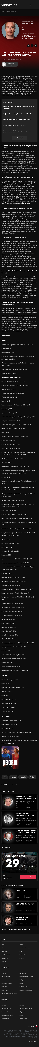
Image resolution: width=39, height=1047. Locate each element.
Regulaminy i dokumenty (27, 977)
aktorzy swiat (10, 12)
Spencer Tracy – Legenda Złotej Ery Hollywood (25, 816)
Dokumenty (5, 951)
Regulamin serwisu (7, 983)
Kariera (21, 983)
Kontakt (22, 1005)
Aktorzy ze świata (16, 59)
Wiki (3, 12)
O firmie (4, 973)
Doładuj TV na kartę (7, 1015)
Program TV (5, 1012)
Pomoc (4, 1005)
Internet (22, 958)
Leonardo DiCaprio (25, 904)
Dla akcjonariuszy (6, 977)
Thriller (32, 777)
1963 (4, 777)
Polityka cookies (24, 980)
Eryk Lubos (21, 891)
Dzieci (21, 951)
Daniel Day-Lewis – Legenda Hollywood (26, 797)
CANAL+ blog (5, 1019)
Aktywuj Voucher (6, 1008)
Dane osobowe (6, 990)
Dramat (13, 777)
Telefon (4, 962)
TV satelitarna (23, 955)
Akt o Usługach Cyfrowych (9, 994)
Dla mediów (23, 973)
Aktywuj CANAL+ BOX (26, 1008)
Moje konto (23, 1012)
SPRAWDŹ (28, 877)
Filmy (3, 948)
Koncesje (4, 987)
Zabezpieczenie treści (8, 980)
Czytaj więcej (6, 847)
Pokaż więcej (19, 138)
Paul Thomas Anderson (22, 918)
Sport (21, 945)
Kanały (21, 1015)
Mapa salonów (24, 1019)
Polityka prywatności (26, 990)
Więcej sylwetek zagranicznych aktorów (16, 929)
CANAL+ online (6, 955)
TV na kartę (5, 958)
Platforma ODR (24, 987)
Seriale (3, 945)
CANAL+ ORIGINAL (25, 948)
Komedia (23, 777)
